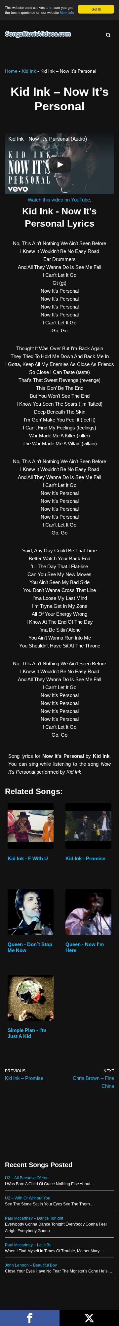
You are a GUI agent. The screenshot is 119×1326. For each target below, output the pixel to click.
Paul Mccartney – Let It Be (28, 1245)
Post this (89, 1318)
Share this (30, 1318)
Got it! (96, 9)
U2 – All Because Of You (27, 1178)
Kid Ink (29, 71)
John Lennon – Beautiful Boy (31, 1265)
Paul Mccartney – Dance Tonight (34, 1218)
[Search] (108, 34)
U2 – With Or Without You (27, 1198)
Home (11, 71)
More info (67, 12)
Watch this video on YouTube (59, 200)
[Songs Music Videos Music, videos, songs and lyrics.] (38, 34)
